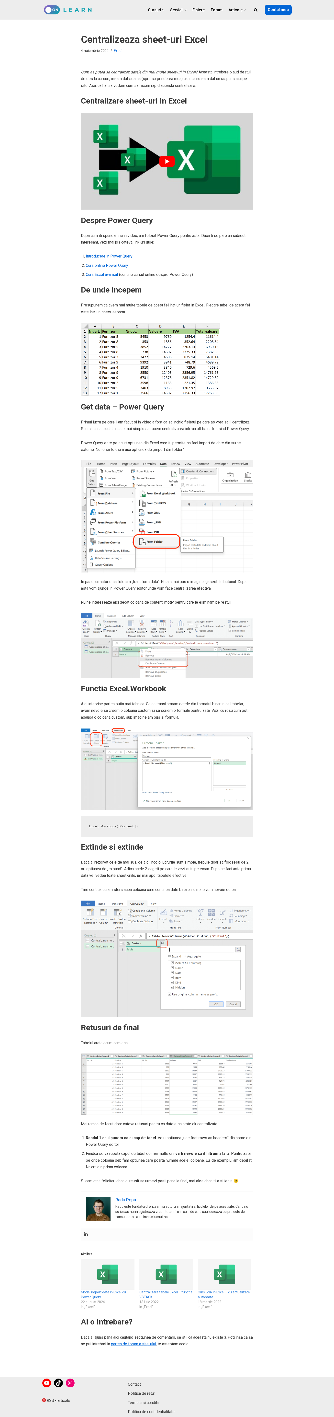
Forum (217, 10)
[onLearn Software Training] (69, 9)
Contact (134, 1384)
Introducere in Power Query (109, 256)
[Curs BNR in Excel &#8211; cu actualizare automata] (224, 1274)
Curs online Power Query (107, 265)
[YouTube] (46, 1383)
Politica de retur (141, 1393)
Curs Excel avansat (102, 274)
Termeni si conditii (143, 1402)
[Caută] (255, 10)
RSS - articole (58, 1400)
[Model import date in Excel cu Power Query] (107, 1274)
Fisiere (198, 10)
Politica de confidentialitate (151, 1411)
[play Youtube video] (167, 161)
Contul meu (278, 9)
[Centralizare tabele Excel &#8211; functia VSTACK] (166, 1274)
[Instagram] (70, 1383)
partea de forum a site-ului (133, 1344)
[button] (163, 10)
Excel (118, 51)
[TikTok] (58, 1383)
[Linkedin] (86, 1234)
